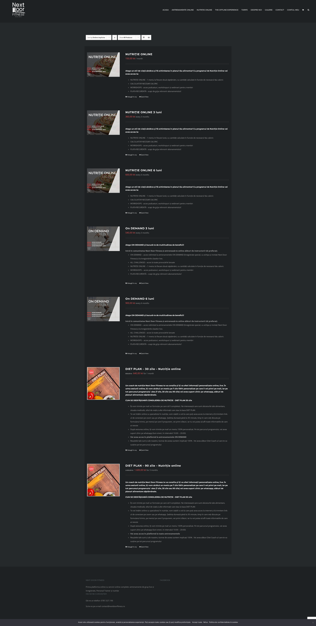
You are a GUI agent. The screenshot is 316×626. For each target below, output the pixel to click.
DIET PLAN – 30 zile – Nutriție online (153, 369)
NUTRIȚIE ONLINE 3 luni (143, 112)
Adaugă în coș (132, 97)
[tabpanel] (177, 85)
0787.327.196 (107, 600)
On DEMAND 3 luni (139, 228)
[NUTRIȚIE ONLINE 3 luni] (103, 122)
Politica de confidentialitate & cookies (223, 622)
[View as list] (148, 37)
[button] (308, 10)
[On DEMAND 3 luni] (103, 238)
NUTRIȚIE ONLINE (138, 54)
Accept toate (197, 622)
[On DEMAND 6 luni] (103, 309)
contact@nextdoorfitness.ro (113, 606)
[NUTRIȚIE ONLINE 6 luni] (103, 180)
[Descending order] (114, 37)
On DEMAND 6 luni (139, 298)
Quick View (144, 97)
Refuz (205, 622)
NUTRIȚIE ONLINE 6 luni (143, 170)
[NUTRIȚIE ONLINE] (103, 64)
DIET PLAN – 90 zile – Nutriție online (153, 465)
